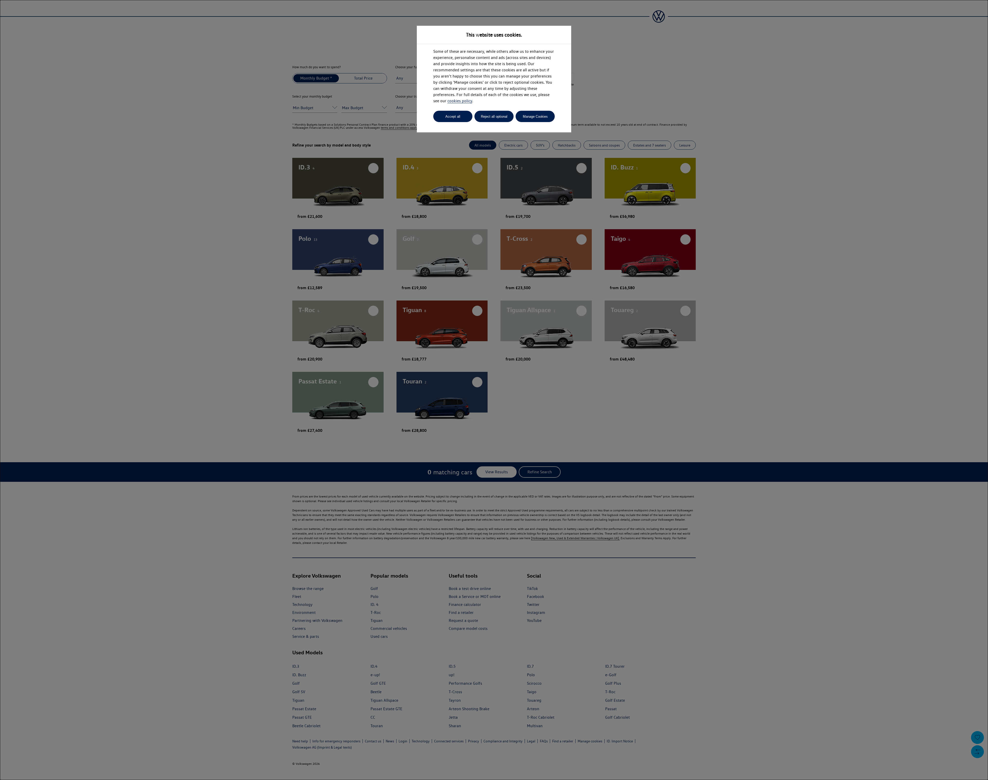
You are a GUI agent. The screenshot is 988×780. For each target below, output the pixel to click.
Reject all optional (494, 116)
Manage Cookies (535, 116)
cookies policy (459, 100)
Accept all (452, 116)
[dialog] (494, 390)
